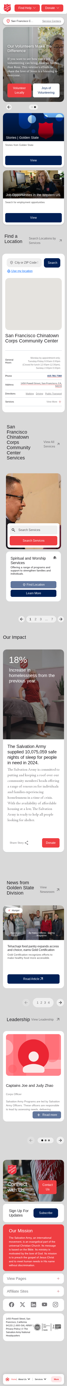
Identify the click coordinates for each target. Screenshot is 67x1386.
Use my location (20, 271)
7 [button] (52, 619)
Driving (39, 393)
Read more (46, 1115)
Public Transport (53, 393)
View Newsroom (50, 889)
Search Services (33, 540)
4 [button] (49, 1002)
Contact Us (47, 1187)
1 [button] (30, 619)
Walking (30, 393)
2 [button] (35, 619)
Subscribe (45, 1213)
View (33, 160)
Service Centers (51, 20)
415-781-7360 (54, 376)
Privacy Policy (13, 1329)
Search (52, 262)
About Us (24, 1379)
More (56, 1379)
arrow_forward (60, 1002)
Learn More (33, 593)
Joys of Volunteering (46, 90)
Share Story (19, 843)
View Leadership (45, 1019)
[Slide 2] (35, 107)
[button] (21, 619)
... (46, 619)
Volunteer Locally (19, 90)
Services (41, 1379)
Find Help (24, 8)
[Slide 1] (32, 107)
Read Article (33, 979)
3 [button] (41, 619)
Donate (50, 8)
